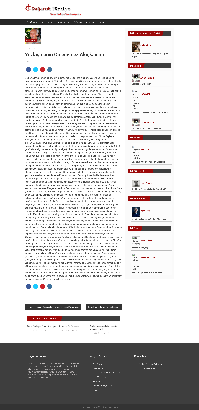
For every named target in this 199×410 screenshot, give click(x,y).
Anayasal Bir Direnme (69, 326)
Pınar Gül (144, 150)
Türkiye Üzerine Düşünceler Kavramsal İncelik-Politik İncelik (54, 307)
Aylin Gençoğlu (147, 78)
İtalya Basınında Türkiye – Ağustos (103, 307)
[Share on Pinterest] (42, 71)
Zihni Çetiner (31, 40)
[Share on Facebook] (28, 71)
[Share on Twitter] (35, 71)
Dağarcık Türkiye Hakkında (108, 373)
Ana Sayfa (32, 22)
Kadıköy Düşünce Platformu (150, 364)
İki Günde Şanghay (140, 247)
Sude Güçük (145, 45)
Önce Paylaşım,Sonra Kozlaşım (41, 326)
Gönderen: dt (31, 62)
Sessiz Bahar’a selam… (142, 84)
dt (41, 330)
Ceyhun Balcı (146, 240)
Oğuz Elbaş (145, 210)
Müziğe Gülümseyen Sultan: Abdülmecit (149, 219)
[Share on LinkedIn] (49, 71)
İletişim (102, 22)
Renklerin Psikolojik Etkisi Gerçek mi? (149, 189)
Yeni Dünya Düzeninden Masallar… (147, 128)
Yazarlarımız (63, 22)
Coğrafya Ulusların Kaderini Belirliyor (148, 162)
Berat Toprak (146, 183)
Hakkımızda (46, 22)
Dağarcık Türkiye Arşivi (83, 22)
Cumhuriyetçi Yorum (147, 368)
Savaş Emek (145, 94)
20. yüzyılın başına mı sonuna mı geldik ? (150, 112)
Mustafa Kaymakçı (148, 257)
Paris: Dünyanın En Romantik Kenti (147, 272)
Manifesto (101, 377)
